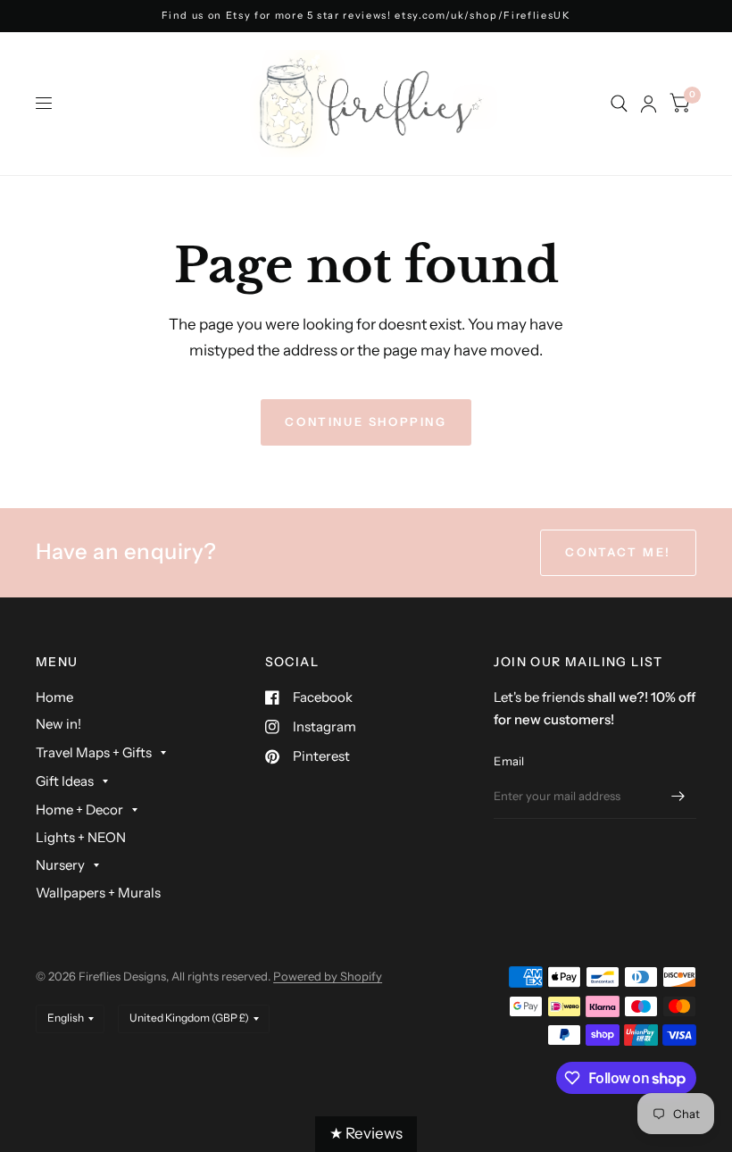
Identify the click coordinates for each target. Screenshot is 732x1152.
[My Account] (648, 103)
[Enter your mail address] (678, 795)
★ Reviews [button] (366, 1133)
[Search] (619, 103)
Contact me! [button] (618, 552)
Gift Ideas (65, 780)
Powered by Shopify (327, 976)
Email (509, 761)
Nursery (60, 864)
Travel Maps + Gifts (94, 752)
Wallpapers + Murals (98, 892)
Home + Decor (79, 809)
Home (54, 697)
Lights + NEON (81, 837)
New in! (58, 723)
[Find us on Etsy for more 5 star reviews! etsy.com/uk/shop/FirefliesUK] (366, 15)
